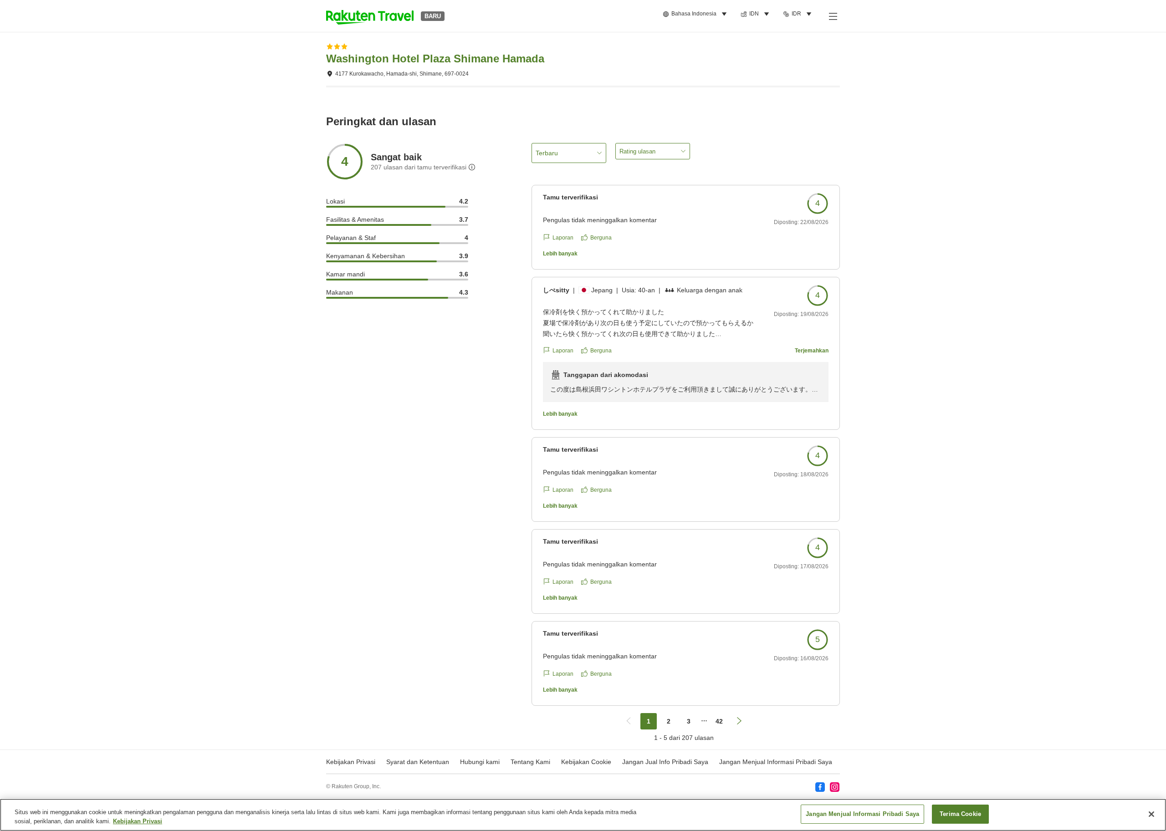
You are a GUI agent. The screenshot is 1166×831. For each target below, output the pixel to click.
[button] (370, 16)
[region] (583, 815)
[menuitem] (696, 14)
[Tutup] (1151, 814)
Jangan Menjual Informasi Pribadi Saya (775, 761)
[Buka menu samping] (832, 16)
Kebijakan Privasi (137, 821)
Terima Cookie (960, 814)
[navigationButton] (628, 721)
